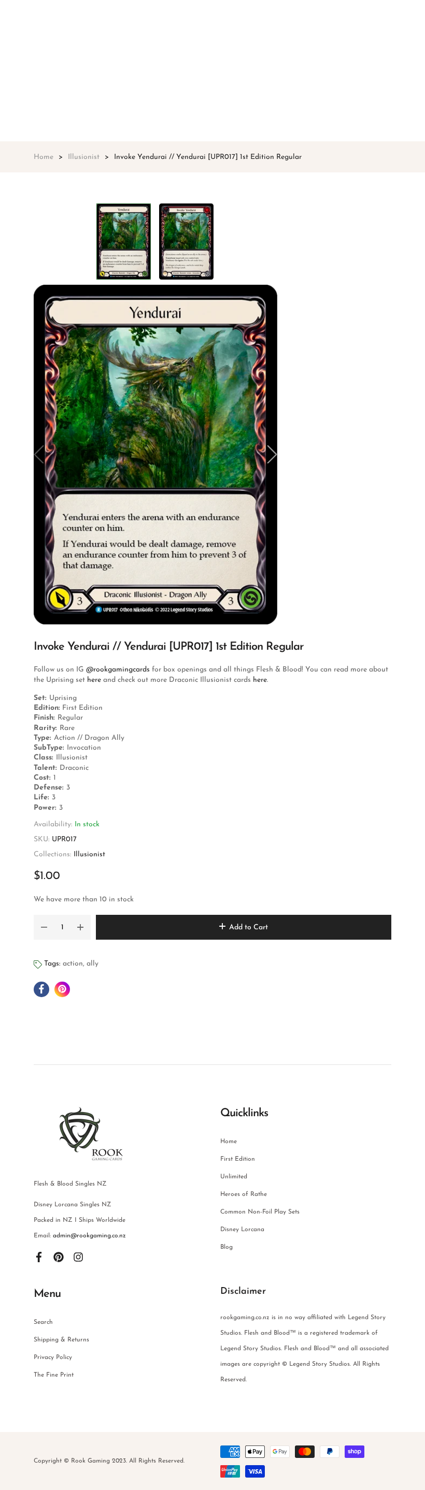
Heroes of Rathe (243, 1194)
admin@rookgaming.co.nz (89, 1236)
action (73, 964)
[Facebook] (39, 1256)
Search (43, 1322)
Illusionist (89, 854)
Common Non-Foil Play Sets (260, 1212)
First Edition (237, 1159)
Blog (226, 1247)
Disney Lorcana (242, 1229)
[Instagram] (78, 1256)
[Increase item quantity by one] (80, 927)
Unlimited (233, 1177)
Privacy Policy (53, 1357)
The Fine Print (54, 1375)
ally (92, 964)
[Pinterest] (58, 1256)
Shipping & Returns (61, 1340)
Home (228, 1141)
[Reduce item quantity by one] (44, 927)
